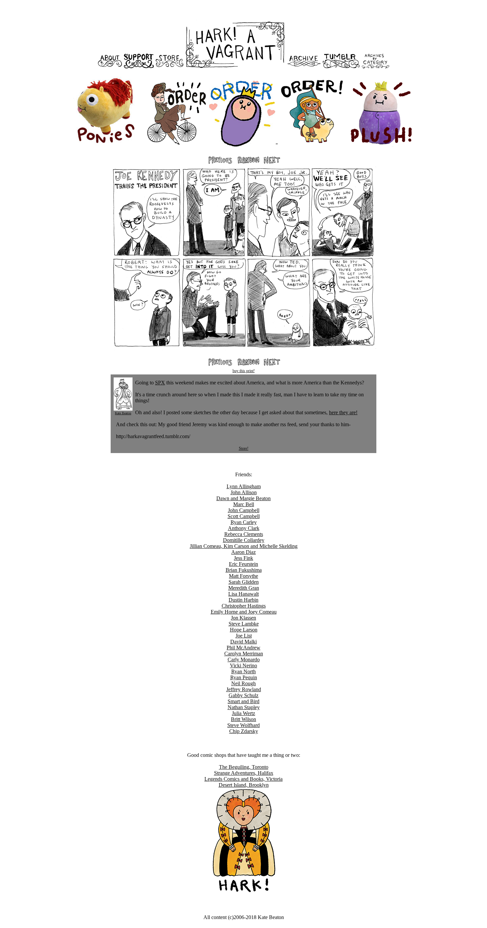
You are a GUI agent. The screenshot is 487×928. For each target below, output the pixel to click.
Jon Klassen (243, 618)
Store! (243, 448)
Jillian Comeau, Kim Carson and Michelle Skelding (244, 546)
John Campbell (243, 510)
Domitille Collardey (243, 540)
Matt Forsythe (243, 576)
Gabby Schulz (243, 695)
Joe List (244, 635)
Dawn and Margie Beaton (243, 498)
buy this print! (244, 370)
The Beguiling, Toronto (243, 767)
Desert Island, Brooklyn (244, 785)
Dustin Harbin (243, 600)
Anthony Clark (243, 528)
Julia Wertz (243, 713)
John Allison (244, 492)
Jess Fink (243, 558)
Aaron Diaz (243, 552)
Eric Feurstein (243, 564)
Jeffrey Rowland (243, 689)
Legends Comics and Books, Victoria (243, 779)
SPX (160, 382)
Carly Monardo (244, 659)
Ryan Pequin (243, 677)
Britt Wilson (243, 719)
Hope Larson (243, 629)
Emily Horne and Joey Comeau (244, 612)
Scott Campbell (244, 516)
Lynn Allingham (244, 486)
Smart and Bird (243, 701)
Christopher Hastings (244, 606)
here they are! (343, 412)
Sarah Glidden (244, 582)
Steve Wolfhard (243, 725)
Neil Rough (243, 683)
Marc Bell (243, 504)
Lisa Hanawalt (243, 594)
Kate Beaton (123, 413)
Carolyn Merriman (243, 653)
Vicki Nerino (243, 665)
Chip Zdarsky (243, 731)
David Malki (243, 641)
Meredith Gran (243, 588)
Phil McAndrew (243, 647)
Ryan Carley (244, 522)
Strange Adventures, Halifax (243, 773)
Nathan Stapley (244, 707)
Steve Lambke (244, 624)
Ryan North (243, 671)
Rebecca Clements (243, 534)
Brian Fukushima (244, 570)
